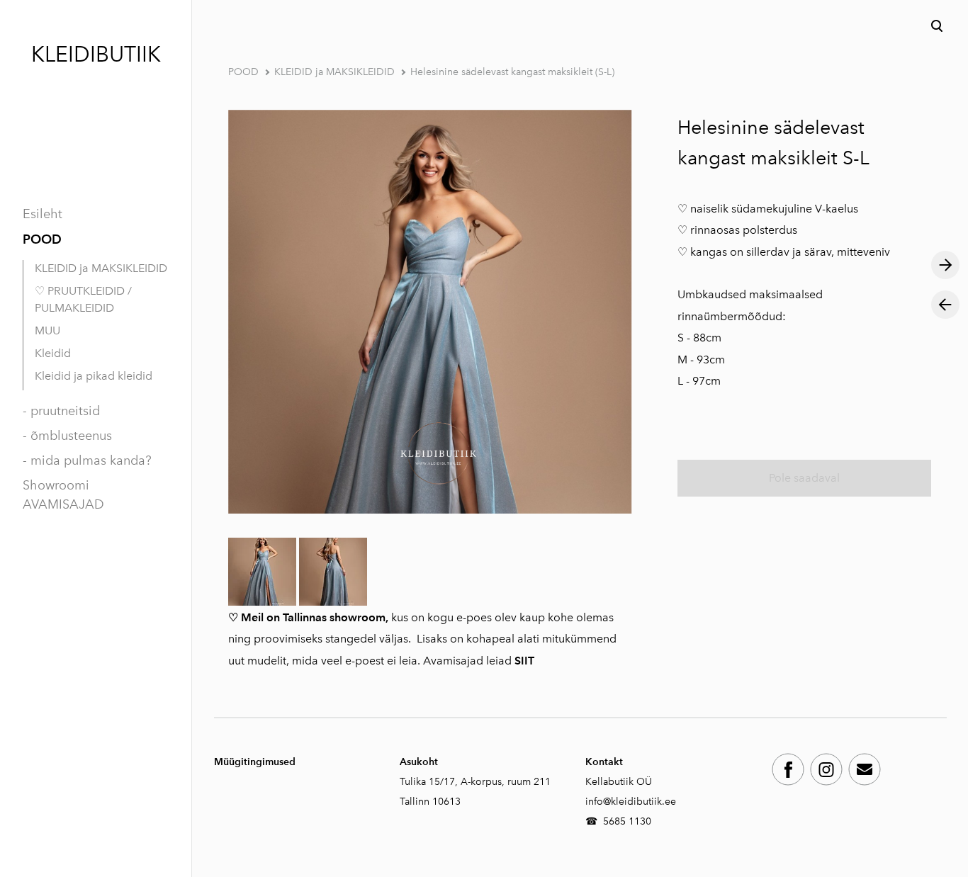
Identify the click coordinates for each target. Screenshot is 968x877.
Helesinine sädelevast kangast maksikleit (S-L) (512, 72)
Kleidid (53, 353)
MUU (47, 330)
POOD (42, 239)
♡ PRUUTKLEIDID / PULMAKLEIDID (83, 299)
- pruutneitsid (61, 411)
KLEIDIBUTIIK (96, 54)
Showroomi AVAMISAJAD (63, 494)
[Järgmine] (945, 265)
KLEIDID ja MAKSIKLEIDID (101, 268)
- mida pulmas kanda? (87, 460)
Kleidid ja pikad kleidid (93, 376)
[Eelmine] (945, 304)
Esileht (42, 214)
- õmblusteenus (67, 435)
